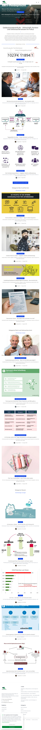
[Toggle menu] (38, 2)
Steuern (20, 522)
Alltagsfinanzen (20, 12)
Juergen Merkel (4, 709)
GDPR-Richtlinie (28, 719)
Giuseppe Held (4, 707)
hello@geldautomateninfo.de (7, 702)
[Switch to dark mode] (36, 2)
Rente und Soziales (20, 59)
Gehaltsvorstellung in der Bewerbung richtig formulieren (30, 691)
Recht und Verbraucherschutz (20, 435)
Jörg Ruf (3, 710)
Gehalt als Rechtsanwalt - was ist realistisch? (28, 693)
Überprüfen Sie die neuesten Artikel (20, 182)
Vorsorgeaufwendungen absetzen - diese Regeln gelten (30, 695)
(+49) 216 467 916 (6, 700)
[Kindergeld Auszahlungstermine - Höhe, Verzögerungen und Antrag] (20, 55)
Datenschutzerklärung (5, 722)
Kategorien (23, 705)
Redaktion (4, 705)
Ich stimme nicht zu (12, 724)
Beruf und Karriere (20, 170)
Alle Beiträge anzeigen (20, 190)
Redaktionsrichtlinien (35, 719)
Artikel (22, 686)
